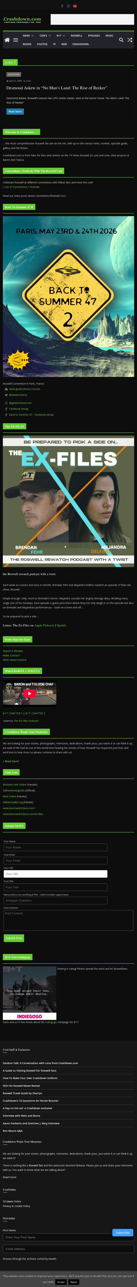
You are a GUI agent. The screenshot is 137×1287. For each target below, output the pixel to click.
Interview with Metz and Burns (21, 1115)
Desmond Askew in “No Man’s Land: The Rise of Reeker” (56, 88)
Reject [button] (73, 1282)
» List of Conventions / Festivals (21, 187)
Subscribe (123, 1233)
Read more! (9, 1177)
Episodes (94, 35)
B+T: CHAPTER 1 (12, 713)
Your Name (10, 841)
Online (12, 1201)
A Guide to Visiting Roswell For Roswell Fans (29, 1070)
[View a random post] (130, 40)
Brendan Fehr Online (15, 784)
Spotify (61, 625)
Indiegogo (51, 1022)
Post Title (9, 881)
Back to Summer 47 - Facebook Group (31, 414)
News (26, 35)
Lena (28, 80)
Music (109, 35)
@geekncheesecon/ (20, 403)
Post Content (11, 907)
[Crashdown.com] (7, 40)
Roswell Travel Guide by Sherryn (22, 1093)
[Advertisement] (92, 19)
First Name (9, 1230)
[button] (32, 35)
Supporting (14, 74)
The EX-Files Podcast (26, 720)
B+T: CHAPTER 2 (35, 713)
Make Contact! (11, 655)
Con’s (43, 35)
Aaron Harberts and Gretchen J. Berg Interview (31, 1123)
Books (27, 44)
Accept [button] (61, 1282)
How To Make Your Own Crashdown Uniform (30, 1078)
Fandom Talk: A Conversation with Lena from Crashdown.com (40, 1063)
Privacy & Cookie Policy (16, 1206)
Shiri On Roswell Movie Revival (21, 1085)
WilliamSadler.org (13, 802)
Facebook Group (18, 408)
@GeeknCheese (18, 395)
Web (64, 44)
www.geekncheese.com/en (24, 389)
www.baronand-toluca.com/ (19, 808)
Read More (87, 1282)
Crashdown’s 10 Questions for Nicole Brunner (31, 1100)
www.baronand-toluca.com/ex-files (23, 814)
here (63, 195)
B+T (59, 35)
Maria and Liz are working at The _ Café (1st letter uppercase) (36, 894)
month (52, 1258)
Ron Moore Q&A (12, 1130)
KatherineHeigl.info (14, 790)
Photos (42, 44)
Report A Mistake (13, 651)
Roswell (76, 35)
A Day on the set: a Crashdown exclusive (27, 1108)
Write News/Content (14, 659)
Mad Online (9, 796)
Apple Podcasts (44, 625)
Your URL (8, 867)
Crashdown (80, 44)
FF (54, 44)
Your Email (9, 854)
